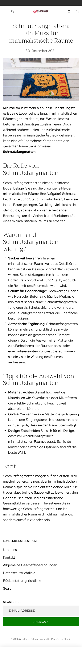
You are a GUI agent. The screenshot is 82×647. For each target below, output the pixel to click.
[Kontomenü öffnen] (69, 11)
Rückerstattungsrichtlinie (22, 580)
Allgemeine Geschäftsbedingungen (30, 565)
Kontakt (9, 557)
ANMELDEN (41, 621)
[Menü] (4, 11)
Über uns (10, 549)
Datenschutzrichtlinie (19, 573)
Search (8, 588)
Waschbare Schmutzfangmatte (34, 639)
